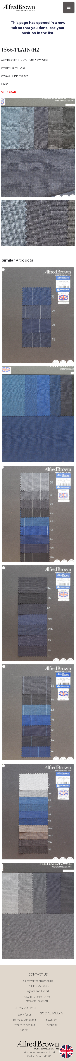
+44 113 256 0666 (38, 986)
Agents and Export (38, 991)
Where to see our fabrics (24, 1027)
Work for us (25, 1014)
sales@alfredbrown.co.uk (38, 981)
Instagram (51, 1019)
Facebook (51, 1025)
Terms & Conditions (25, 1019)
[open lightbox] (38, 147)
